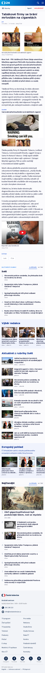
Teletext (5, 631)
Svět (4, 258)
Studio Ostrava (28, 631)
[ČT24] (6, 3)
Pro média (27, 618)
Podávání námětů (29, 643)
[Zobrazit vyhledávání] (38, 3)
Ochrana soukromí (14, 669)
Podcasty (5, 635)
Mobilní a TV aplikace (9, 647)
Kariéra (26, 639)
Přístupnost (26, 669)
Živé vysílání (6, 623)
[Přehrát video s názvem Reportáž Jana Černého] (22, 233)
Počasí (4, 639)
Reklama (26, 623)
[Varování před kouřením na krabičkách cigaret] (22, 38)
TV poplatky (6, 627)
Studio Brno (27, 627)
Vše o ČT (5, 652)
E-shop (4, 643)
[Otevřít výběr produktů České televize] (42, 3)
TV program (6, 618)
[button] (22, 232)
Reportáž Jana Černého (9, 246)
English (4, 669)
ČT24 (12, 258)
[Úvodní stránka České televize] (10, 595)
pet (3, 21)
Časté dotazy (28, 647)
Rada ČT (26, 635)
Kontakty (26, 652)
